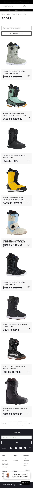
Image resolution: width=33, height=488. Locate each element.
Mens (19, 14)
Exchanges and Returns (5, 463)
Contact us (15, 460)
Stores (14, 457)
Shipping (4, 460)
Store (8, 14)
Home (3, 14)
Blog (24, 457)
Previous (4, 423)
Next (29, 423)
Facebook (25, 463)
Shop (3, 457)
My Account (5, 467)
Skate (16, 10)
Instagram (26, 460)
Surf (10, 10)
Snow (23, 10)
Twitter (25, 465)
